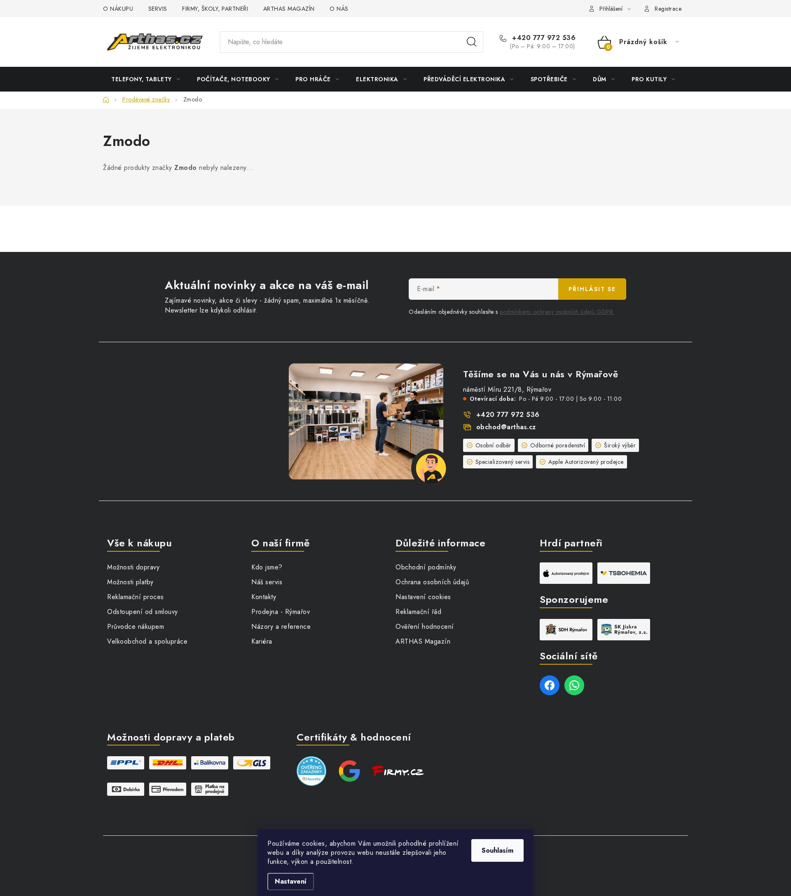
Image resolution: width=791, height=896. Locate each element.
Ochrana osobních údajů (432, 582)
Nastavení (291, 881)
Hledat (471, 42)
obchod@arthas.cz (506, 427)
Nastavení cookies (423, 597)
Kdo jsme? (267, 567)
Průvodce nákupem (135, 626)
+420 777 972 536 (543, 38)
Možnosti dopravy (133, 567)
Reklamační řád (418, 611)
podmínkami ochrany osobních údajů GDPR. (557, 312)
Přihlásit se (592, 289)
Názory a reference (281, 626)
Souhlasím (497, 850)
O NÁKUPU (118, 9)
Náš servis (266, 582)
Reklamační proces (135, 597)
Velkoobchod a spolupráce (147, 641)
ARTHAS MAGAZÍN (289, 9)
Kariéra (261, 641)
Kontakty (263, 597)
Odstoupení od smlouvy (142, 611)
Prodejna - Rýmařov (280, 611)
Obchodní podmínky (426, 567)
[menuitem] (145, 79)
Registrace (668, 9)
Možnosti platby (130, 582)
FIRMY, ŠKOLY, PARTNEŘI (215, 9)
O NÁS (339, 9)
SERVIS (157, 9)
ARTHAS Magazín (423, 641)
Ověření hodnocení (425, 626)
